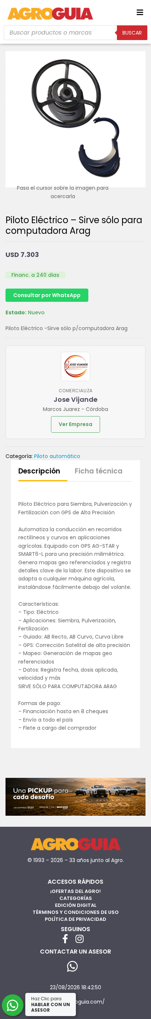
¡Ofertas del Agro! (75, 891)
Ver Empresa (75, 424)
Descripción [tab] (39, 471)
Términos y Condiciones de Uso (76, 912)
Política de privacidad (75, 919)
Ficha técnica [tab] (98, 471)
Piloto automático (57, 456)
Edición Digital (75, 905)
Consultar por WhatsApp (47, 295)
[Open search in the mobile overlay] (75, 32)
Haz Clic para (50, 1004)
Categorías (75, 898)
